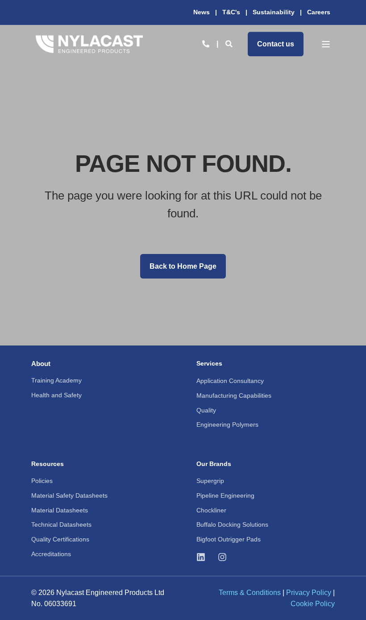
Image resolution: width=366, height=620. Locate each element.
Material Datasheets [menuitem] (59, 510)
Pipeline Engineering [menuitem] (225, 495)
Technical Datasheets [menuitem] (61, 524)
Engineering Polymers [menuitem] (227, 424)
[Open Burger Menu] (326, 44)
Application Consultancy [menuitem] (230, 380)
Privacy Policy (308, 592)
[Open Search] (229, 43)
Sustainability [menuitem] (274, 12)
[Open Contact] (205, 43)
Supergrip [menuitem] (210, 480)
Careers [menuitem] (318, 12)
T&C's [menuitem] (231, 12)
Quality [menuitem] (206, 410)
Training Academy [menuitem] (56, 380)
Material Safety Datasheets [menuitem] (69, 495)
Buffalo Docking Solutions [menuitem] (232, 524)
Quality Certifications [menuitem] (60, 539)
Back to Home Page (183, 266)
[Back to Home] (89, 44)
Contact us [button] (275, 44)
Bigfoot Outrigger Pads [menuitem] (228, 539)
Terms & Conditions (250, 592)
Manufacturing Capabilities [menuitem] (233, 395)
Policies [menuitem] (42, 480)
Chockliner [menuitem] (211, 510)
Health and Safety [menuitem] (56, 395)
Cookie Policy (313, 604)
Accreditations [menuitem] (51, 554)
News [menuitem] (201, 12)
